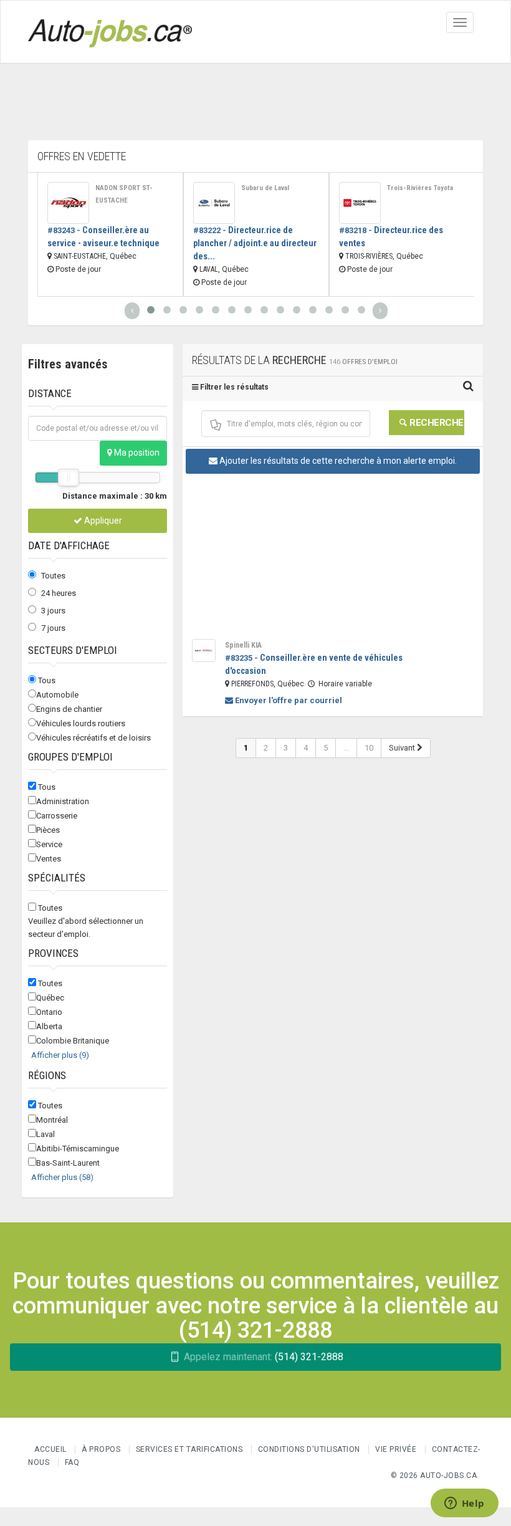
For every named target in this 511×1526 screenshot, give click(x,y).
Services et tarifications (189, 1449)
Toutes (53, 575)
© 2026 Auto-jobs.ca (434, 1475)
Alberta (49, 1026)
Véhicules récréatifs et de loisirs (93, 737)
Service (49, 844)
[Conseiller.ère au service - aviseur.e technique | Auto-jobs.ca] (68, 203)
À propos (101, 1449)
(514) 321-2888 (263, 1357)
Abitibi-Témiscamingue (77, 1148)
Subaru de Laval (265, 188)
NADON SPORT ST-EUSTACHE (124, 194)
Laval (45, 1134)
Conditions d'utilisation (309, 1449)
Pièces (48, 830)
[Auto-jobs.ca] (110, 32)
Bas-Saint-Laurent (68, 1163)
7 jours (53, 628)
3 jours (53, 610)
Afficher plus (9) (60, 1055)
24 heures (58, 593)
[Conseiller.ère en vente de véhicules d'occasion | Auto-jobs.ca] (204, 651)
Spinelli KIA (243, 645)
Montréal (52, 1120)
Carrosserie (56, 815)
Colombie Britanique (72, 1040)
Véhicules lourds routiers (80, 723)
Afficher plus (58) (62, 1177)
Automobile (57, 694)
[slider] (68, 477)
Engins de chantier (69, 709)
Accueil (50, 1449)
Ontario (49, 1012)
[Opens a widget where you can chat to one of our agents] (464, 1504)
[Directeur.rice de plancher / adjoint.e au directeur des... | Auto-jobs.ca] (214, 203)
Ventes (48, 858)
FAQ (72, 1462)
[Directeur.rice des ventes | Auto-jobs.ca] (360, 203)
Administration (62, 801)
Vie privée (397, 1449)
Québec (50, 997)
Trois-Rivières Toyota (420, 188)
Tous (46, 680)
